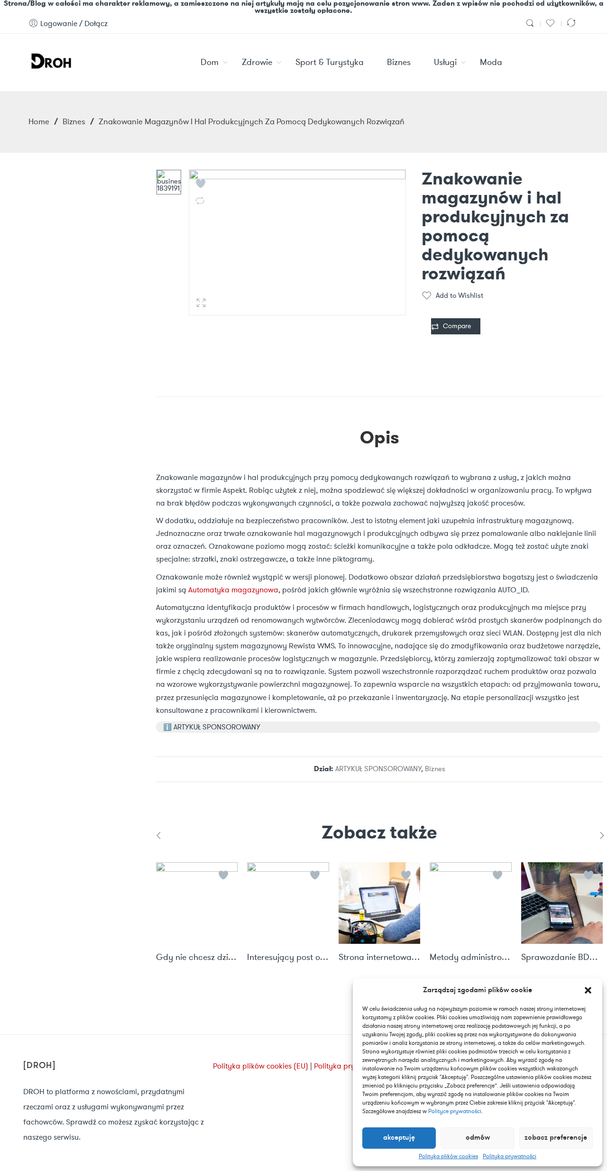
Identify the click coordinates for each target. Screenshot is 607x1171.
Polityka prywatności (509, 1156)
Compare (457, 326)
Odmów (478, 1138)
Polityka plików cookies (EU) (260, 1065)
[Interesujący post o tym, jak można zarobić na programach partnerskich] (288, 903)
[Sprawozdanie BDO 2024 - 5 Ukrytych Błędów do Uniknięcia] (562, 903)
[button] (588, 990)
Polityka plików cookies (448, 1156)
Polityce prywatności (454, 1111)
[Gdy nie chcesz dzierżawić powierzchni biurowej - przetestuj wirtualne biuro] (197, 903)
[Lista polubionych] (551, 23)
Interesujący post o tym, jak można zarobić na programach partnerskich (288, 957)
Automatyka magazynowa (233, 589)
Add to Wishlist (459, 295)
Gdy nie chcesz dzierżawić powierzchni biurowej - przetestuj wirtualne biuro (197, 957)
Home (38, 121)
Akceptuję (399, 1138)
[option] (169, 182)
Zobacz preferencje (555, 1138)
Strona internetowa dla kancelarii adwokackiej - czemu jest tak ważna (379, 957)
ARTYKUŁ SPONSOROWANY (378, 769)
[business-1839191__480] (168, 182)
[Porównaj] (572, 23)
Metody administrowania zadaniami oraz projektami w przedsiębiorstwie (470, 957)
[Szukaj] (531, 23)
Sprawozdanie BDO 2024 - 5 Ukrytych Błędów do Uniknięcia (562, 957)
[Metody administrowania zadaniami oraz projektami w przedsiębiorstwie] (470, 903)
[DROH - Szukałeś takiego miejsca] (50, 60)
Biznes (74, 121)
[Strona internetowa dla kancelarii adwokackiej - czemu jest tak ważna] (379, 903)
